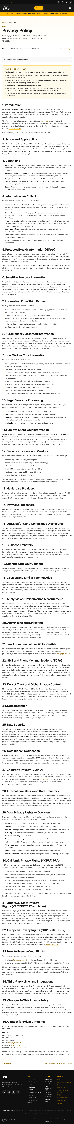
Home (4, 22)
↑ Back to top (6, 1063)
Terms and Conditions (47, 1119)
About (59, 1079)
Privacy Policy (33, 1119)
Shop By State (61, 1087)
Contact (69, 1063)
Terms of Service (15, 128)
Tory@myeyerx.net (63, 654)
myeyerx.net (45, 121)
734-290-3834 (20, 1048)
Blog (58, 1085)
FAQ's (59, 1095)
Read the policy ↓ (66, 49)
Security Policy (48, 1121)
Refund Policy (60, 1063)
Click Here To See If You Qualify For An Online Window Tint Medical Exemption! (37, 14)
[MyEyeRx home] (6, 8)
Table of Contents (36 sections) (17, 60)
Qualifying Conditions (64, 1082)
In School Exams (62, 1097)
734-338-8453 (16, 1045)
